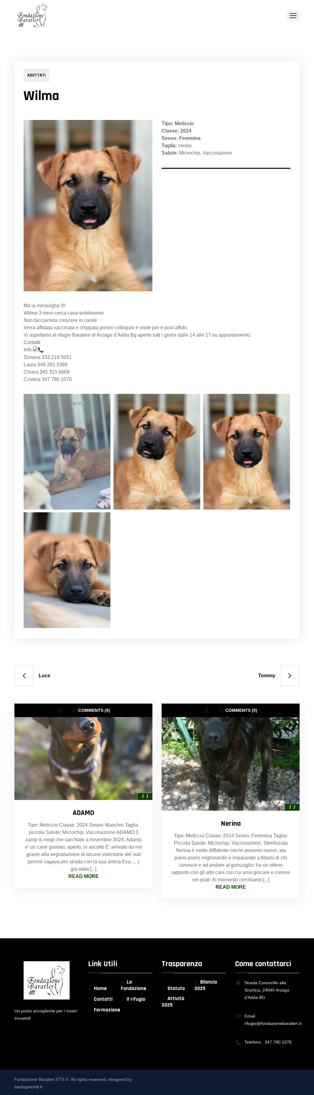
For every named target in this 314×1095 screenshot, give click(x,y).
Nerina (231, 823)
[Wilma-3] (156, 452)
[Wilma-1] (246, 452)
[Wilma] (67, 570)
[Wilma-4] (67, 452)
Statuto (176, 988)
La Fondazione (133, 985)
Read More (83, 876)
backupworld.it (28, 1086)
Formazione (107, 1010)
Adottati (36, 75)
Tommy (266, 675)
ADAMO (83, 812)
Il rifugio (136, 999)
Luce (44, 675)
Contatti (103, 999)
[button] (293, 15)
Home (100, 988)
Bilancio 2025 (205, 985)
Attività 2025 (173, 1002)
